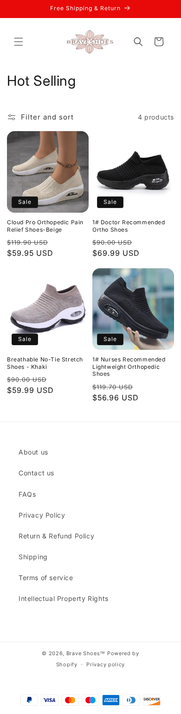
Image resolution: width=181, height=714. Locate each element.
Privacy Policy (42, 515)
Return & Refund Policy (56, 536)
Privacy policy (105, 664)
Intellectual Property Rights (64, 598)
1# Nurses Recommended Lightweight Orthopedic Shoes (129, 366)
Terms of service (46, 577)
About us (33, 452)
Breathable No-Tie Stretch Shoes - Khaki (45, 363)
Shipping (33, 557)
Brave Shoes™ (85, 653)
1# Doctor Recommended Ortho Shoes (128, 226)
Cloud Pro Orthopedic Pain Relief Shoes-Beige (45, 226)
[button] (18, 42)
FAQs (27, 494)
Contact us (36, 473)
